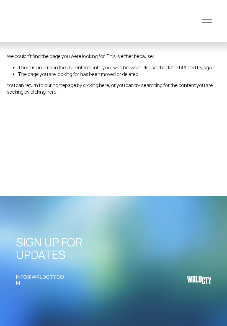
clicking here (96, 85)
